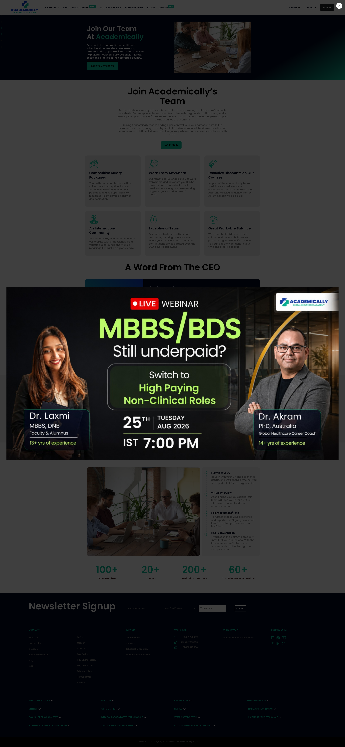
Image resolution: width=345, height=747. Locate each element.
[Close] (339, 6)
